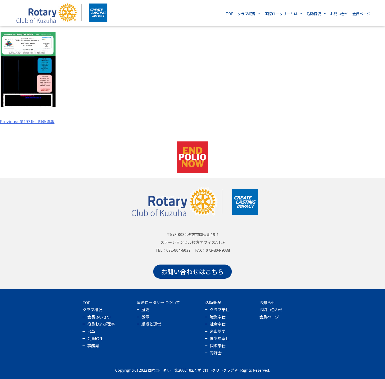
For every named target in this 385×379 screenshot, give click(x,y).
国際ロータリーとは (281, 13)
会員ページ (361, 13)
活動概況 (313, 13)
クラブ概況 (246, 13)
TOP (229, 13)
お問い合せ (339, 13)
